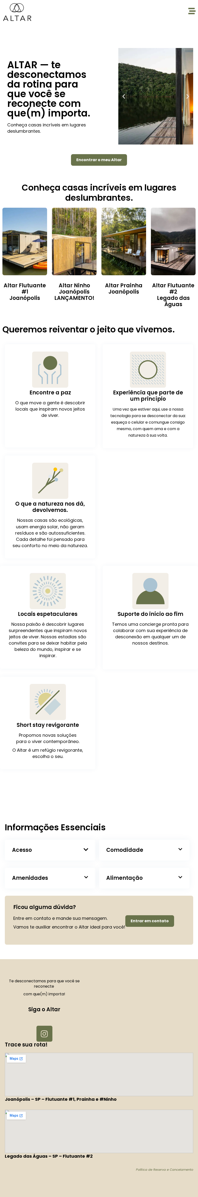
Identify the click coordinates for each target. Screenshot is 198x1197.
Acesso (22, 850)
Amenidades (30, 878)
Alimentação (124, 878)
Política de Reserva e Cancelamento (164, 1169)
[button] (124, 96)
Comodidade (124, 850)
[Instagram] (44, 1034)
